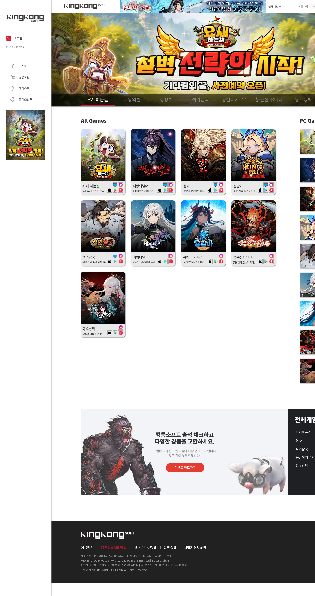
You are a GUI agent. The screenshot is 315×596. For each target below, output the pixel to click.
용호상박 (302, 465)
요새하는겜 (303, 432)
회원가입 (303, 6)
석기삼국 (302, 449)
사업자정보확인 (195, 547)
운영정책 (170, 547)
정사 (299, 440)
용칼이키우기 (305, 457)
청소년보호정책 (145, 547)
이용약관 (87, 547)
